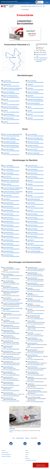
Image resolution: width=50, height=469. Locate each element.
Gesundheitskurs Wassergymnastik (11, 145)
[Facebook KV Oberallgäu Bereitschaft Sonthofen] (10, 443)
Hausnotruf (5, 121)
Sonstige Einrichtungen (32, 214)
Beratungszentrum (7, 176)
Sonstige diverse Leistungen (33, 103)
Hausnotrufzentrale (7, 195)
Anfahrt (26, 456)
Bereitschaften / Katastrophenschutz (11, 180)
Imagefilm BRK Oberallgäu (6, 456)
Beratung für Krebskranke (8, 92)
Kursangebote (6, 153)
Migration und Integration (32, 92)
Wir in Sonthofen (24, 6)
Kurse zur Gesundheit (32, 134)
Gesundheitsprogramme (8, 118)
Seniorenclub (30, 210)
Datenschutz (27, 458)
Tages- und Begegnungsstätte (33, 247)
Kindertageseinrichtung (8, 202)
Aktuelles (29, 6)
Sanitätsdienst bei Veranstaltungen (34, 99)
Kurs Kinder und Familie (8, 149)
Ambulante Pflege (7, 80)
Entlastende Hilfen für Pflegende (10, 106)
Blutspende (5, 99)
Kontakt (33, 6)
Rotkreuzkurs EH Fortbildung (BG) (34, 138)
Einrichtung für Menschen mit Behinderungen (13, 188)
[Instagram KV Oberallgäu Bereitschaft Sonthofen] (25, 443)
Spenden (29, 106)
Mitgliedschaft (30, 95)
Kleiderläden (30, 180)
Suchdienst (29, 110)
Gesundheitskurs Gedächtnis (9, 138)
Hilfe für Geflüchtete (31, 80)
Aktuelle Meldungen (5, 452)
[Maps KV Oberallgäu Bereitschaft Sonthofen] (39, 443)
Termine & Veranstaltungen (6, 454)
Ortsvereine (30, 195)
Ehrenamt (5, 103)
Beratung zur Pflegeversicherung (10, 95)
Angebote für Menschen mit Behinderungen (12, 88)
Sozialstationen (30, 240)
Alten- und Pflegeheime (8, 165)
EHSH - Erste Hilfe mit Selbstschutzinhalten (12, 134)
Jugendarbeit (30, 84)
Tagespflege (30, 114)
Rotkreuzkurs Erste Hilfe (32, 145)
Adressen (12, 429)
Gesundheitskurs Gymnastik (9, 141)
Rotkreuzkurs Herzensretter (33, 153)
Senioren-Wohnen (31, 202)
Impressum (27, 452)
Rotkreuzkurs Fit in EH (32, 149)
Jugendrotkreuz (6, 199)
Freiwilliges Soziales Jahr (8, 114)
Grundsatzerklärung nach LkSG (30, 460)
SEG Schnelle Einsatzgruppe (33, 199)
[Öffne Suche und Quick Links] (44, 6)
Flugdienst (5, 110)
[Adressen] (25, 416)
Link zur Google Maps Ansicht (41, 60)
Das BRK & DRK (39, 6)
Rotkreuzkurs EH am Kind (33, 141)
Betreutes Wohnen (7, 184)
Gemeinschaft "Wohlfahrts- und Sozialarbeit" (13, 191)
